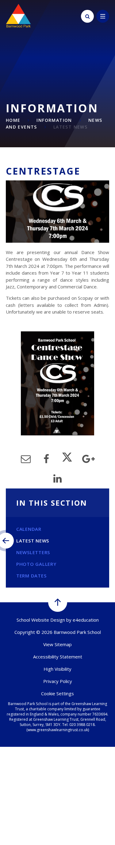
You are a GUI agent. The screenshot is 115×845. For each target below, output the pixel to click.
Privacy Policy (57, 681)
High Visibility (57, 669)
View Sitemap (57, 644)
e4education (86, 620)
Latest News (70, 127)
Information (54, 120)
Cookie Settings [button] (57, 693)
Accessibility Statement (57, 657)
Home (13, 120)
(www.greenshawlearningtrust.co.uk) (57, 729)
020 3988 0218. (82, 724)
